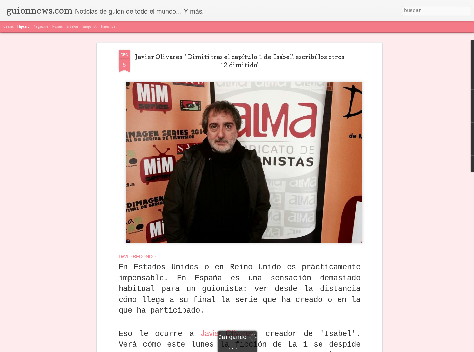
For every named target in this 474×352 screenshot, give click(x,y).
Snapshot (89, 27)
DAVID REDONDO (137, 256)
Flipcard (23, 27)
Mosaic (57, 27)
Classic (8, 27)
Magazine (41, 27)
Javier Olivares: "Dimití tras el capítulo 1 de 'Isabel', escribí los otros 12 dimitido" (239, 61)
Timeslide (108, 27)
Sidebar (72, 27)
